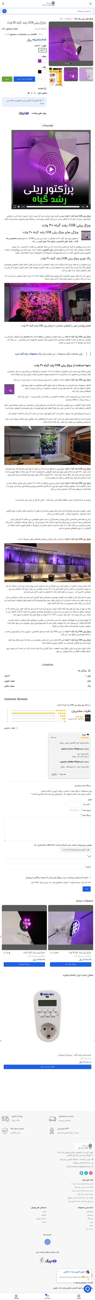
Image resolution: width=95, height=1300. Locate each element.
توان (44, 45)
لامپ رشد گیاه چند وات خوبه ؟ (82, 1183)
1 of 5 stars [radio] (78, 810)
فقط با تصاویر (9, 727)
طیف (44, 56)
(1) (5, 953)
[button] (51, 170)
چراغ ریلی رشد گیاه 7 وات (34, 952)
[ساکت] (18, 208)
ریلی (91, 1222)
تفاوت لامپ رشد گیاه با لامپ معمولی (80, 1197)
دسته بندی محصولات (85, 1207)
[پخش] (87, 208)
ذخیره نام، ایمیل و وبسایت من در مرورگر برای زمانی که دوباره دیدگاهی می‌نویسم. (56, 877)
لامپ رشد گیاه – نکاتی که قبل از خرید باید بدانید (39, 500)
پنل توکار (90, 1218)
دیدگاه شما (86, 815)
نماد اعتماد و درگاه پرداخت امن (47, 1252)
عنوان (90, 799)
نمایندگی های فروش (38, 1207)
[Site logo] (47, 3)
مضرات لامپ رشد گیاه (85, 1194)
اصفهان (43, 1215)
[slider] (53, 206)
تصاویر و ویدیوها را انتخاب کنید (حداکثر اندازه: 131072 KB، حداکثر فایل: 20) (63, 845)
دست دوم (89, 1229)
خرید (7, 79)
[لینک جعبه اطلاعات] (71, 1119)
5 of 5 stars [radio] (70, 810)
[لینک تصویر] (84, 1146)
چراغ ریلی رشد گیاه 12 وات (80, 952)
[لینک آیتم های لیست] (47, 1163)
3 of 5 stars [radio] (74, 810)
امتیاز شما (86, 810)
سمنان (44, 1222)
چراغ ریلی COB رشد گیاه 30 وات (66, 225)
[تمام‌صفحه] (14, 208)
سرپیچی (90, 1215)
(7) (51, 953)
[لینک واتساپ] (31, 93)
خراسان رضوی (41, 1218)
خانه (61, 18)
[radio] (42, 50)
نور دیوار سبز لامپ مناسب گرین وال (80, 1201)
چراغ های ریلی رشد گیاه (83, 18)
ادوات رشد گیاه (86, 1058)
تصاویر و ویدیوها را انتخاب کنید (74, 850)
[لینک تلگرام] (28, 93)
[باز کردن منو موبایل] (90, 3)
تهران (44, 1211)
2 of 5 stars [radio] (76, 810)
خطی (91, 1225)
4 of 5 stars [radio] (72, 810)
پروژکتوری (89, 1211)
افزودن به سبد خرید (24, 79)
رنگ (44, 67)
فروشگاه (68, 18)
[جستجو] (4, 11)
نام (89, 856)
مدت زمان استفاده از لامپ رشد (82, 1190)
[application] (51, 169)
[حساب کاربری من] (3, 3)
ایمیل (88, 866)
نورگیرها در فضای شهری (30, 525)
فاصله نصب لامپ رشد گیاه (83, 1187)
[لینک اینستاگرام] (34, 93)
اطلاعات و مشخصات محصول (23, 34)
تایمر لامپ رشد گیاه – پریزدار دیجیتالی (74, 1055)
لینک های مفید (87, 1180)
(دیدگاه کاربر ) (40, 28)
